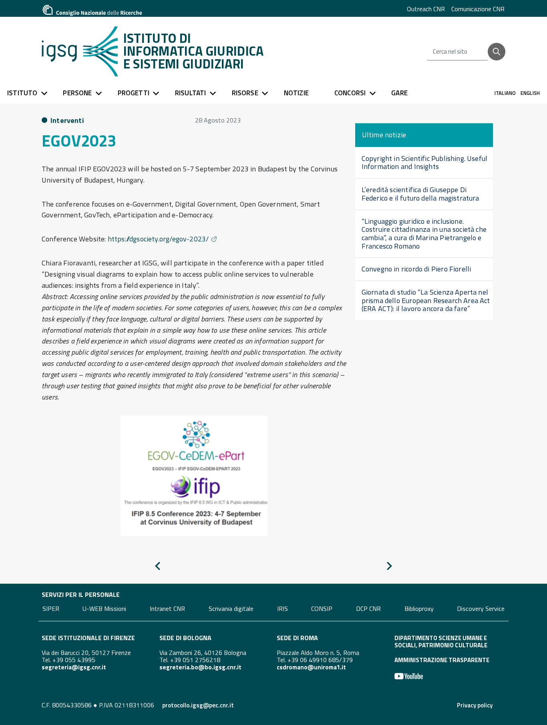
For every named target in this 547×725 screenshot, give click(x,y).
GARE (399, 93)
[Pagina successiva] (389, 567)
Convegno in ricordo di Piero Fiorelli (416, 268)
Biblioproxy (419, 608)
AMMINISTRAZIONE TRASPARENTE (441, 660)
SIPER (50, 608)
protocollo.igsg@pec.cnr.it (198, 705)
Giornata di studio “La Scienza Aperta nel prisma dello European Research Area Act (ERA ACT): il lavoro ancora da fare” (426, 300)
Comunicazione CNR (478, 9)
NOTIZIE (296, 93)
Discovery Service (481, 608)
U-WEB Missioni (104, 608)
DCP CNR (368, 608)
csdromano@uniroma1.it (311, 667)
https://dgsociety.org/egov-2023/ (158, 238)
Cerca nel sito (450, 51)
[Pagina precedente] (157, 567)
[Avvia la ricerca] (496, 51)
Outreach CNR (426, 9)
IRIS (282, 608)
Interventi (67, 120)
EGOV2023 (79, 141)
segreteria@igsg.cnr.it (74, 667)
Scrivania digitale (231, 608)
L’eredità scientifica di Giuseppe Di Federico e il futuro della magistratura (420, 193)
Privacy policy (475, 705)
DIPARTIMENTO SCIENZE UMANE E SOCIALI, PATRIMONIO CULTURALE (440, 641)
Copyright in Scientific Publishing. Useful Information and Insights (425, 162)
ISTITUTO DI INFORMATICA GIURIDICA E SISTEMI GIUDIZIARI (193, 51)
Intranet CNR (167, 608)
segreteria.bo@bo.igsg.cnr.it (200, 667)
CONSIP (321, 608)
